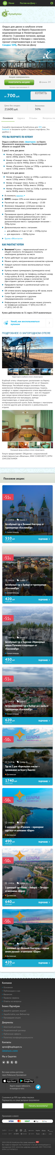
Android (6, 129)
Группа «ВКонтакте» (14, 238)
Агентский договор (12, 1027)
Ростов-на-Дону (27, 3)
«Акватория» (30, 142)
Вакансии (8, 994)
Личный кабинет (51, 3)
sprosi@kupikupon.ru (12, 1046)
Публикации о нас (12, 991)
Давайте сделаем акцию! (15, 1010)
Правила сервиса (11, 997)
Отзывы (33, 118)
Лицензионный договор (15, 1030)
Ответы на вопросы (12, 1001)
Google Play (26, 1081)
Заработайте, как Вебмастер (16, 1014)
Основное (8, 118)
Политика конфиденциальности (18, 1037)
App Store (9, 1081)
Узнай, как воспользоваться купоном (25, 323)
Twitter (11, 1062)
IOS (40, 127)
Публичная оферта (12, 1034)
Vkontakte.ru (7, 1062)
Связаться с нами (10, 1050)
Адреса (21, 118)
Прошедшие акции (12, 1017)
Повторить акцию (19, 82)
